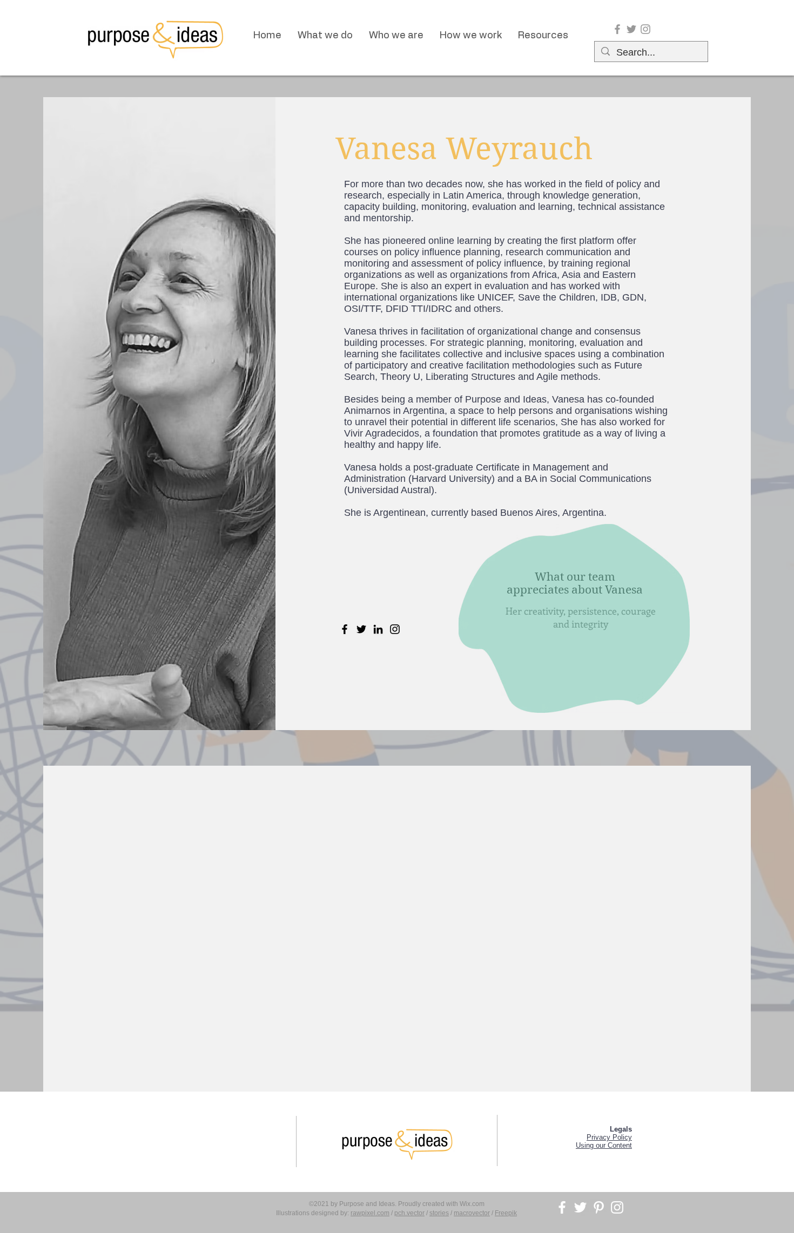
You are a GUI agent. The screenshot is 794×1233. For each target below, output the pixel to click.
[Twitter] (361, 629)
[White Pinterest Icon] (598, 1207)
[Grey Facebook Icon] (617, 29)
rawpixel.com (370, 1213)
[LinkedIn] (378, 629)
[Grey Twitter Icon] (631, 29)
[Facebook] (344, 629)
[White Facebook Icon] (562, 1207)
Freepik (506, 1213)
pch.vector (409, 1213)
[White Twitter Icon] (580, 1207)
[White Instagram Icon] (617, 1207)
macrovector (472, 1213)
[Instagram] (394, 629)
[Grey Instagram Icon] (645, 29)
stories (439, 1213)
